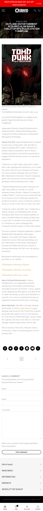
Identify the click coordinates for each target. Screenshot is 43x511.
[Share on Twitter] (10, 348)
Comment (6, 410)
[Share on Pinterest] (16, 348)
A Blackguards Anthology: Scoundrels (16, 270)
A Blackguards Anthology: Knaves (15, 275)
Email (4, 399)
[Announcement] (19, 3)
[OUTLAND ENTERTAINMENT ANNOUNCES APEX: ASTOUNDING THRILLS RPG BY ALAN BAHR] (35, 359)
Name (4, 389)
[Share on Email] (32, 348)
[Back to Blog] (21, 359)
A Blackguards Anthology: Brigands (15, 265)
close (39, 3)
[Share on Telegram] (27, 348)
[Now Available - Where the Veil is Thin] (8, 359)
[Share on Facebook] (5, 348)
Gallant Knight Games (22, 308)
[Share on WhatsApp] (38, 348)
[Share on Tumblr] (21, 348)
